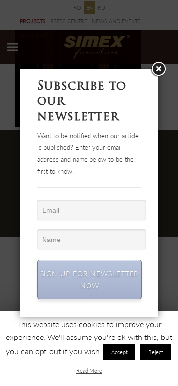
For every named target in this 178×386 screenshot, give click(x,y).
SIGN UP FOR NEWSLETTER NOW (89, 279)
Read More (89, 370)
